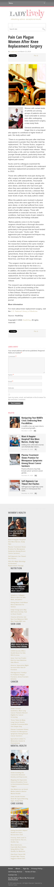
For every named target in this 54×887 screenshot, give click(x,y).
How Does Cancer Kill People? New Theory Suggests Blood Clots (18, 856)
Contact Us (12, 875)
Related (11, 413)
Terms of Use (30, 872)
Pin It (36, 56)
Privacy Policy (36, 869)
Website (11, 388)
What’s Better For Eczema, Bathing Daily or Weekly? (19, 645)
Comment (12, 356)
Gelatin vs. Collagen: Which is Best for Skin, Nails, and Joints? (18, 597)
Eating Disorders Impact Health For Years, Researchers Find (19, 833)
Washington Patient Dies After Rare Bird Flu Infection (19, 824)
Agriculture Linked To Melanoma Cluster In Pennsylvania (18, 741)
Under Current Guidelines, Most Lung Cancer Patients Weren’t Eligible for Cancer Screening (19, 713)
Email (10, 381)
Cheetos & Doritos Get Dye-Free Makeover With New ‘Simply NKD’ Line (19, 619)
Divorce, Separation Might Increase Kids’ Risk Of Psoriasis (20, 667)
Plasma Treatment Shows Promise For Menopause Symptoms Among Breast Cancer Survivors (31, 460)
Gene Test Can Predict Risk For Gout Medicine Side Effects (18, 660)
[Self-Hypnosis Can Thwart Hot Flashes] (15, 491)
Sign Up (26, 869)
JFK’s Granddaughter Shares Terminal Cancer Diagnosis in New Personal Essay (18, 701)
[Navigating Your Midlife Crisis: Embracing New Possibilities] (15, 427)
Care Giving (17, 803)
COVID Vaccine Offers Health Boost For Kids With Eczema (18, 653)
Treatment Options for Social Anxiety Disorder (18, 767)
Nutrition (16, 568)
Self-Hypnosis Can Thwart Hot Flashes (30, 482)
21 (35, 493)
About (17, 869)
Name (11, 375)
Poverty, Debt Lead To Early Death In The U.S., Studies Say (19, 840)
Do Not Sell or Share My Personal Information (21, 879)
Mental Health (18, 745)
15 (35, 430)
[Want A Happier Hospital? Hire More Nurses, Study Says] (15, 446)
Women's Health (17, 512)
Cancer (14, 681)
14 (35, 475)
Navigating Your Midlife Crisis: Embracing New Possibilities (32, 420)
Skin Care (16, 623)
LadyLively (14, 51)
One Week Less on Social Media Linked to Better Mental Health (19, 791)
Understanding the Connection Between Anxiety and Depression (19, 775)
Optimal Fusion (12, 885)
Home (10, 869)
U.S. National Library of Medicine (24, 311)
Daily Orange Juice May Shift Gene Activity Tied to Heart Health (19, 612)
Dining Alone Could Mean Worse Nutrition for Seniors (19, 605)
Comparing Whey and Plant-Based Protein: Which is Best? (18, 589)
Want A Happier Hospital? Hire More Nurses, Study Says (30, 439)
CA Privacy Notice (15, 872)
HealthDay (27, 320)
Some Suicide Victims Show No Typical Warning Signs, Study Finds (19, 799)
